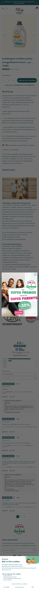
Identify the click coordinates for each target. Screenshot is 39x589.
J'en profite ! (19, 312)
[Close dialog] (35, 274)
